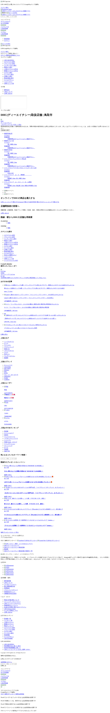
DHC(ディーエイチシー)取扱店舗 (14, 547)
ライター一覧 (8, 620)
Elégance (6, 370)
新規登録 (7, 38)
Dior (5, 371)
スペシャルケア (9, 433)
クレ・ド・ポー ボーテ (11, 374)
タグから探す (8, 72)
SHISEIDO (7, 376)
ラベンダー (7, 345)
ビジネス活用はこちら (11, 610)
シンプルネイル (9, 341)
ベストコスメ (8, 81)
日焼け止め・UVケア (10, 442)
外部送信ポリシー (9, 591)
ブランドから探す (9, 63)
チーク (6, 447)
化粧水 (6, 435)
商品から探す (8, 67)
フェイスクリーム (9, 436)
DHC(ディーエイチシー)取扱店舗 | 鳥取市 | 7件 (18, 551)
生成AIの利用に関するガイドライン (15, 607)
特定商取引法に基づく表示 (12, 646)
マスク (6, 352)
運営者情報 (7, 581)
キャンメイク (8, 365)
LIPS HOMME (8, 638)
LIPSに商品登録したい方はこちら (35, 278)
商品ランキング (9, 626)
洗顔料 (6, 449)
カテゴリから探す (9, 62)
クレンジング (8, 445)
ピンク (6, 343)
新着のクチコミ (9, 624)
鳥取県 (6, 549)
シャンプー (7, 440)
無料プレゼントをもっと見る (10, 532)
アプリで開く (5, 7)
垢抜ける (7, 349)
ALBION (6, 379)
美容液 (6, 431)
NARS (6, 378)
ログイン (7, 40)
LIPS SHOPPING (9, 60)
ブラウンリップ (9, 347)
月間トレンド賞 (9, 83)
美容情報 (7, 635)
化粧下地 (7, 451)
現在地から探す (5, 130)
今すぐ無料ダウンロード (8, 694)
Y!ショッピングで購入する (51, 202)
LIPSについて (8, 91)
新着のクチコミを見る (11, 71)
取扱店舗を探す (9, 78)
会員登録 (3, 662)
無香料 (6, 358)
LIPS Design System (9, 609)
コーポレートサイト (10, 584)
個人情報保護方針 (9, 586)
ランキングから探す (10, 65)
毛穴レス (7, 354)
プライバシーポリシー (11, 590)
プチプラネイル (9, 350)
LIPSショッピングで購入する (10, 202)
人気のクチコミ (9, 622)
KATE (6, 373)
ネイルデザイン (9, 80)
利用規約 (7, 588)
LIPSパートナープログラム (12, 603)
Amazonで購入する (24, 202)
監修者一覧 (7, 618)
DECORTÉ (7, 368)
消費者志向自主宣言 (10, 593)
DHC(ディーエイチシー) (11, 545)
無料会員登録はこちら (13, 55)
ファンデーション (9, 444)
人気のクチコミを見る (11, 69)
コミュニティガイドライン (12, 601)
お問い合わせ (8, 93)
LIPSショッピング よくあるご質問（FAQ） (17, 649)
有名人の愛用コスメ (10, 255)
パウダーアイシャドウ (11, 438)
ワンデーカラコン (9, 356)
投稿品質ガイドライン (11, 605)
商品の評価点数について (11, 600)
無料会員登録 (20, 694)
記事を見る (4, 334)
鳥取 (9, 223)
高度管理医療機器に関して (12, 647)
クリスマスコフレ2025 (11, 260)
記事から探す (8, 76)
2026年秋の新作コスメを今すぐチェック (13, 278)
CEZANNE (7, 367)
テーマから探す (9, 74)
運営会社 (7, 90)
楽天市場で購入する (36, 202)
